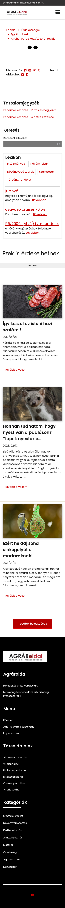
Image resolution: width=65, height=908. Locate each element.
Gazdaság (10, 852)
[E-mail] (30, 70)
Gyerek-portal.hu (14, 783)
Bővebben (39, 200)
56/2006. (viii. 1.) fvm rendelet (32, 223)
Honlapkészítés (12, 685)
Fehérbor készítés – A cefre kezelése (28, 117)
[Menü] (58, 12)
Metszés (8, 845)
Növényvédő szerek (20, 172)
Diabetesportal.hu (14, 770)
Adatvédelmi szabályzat (18, 726)
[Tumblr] (39, 70)
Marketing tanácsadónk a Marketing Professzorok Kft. (26, 694)
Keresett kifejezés (15, 138)
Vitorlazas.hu (11, 789)
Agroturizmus (11, 859)
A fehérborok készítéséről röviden (34, 39)
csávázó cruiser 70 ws (25, 209)
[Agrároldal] (16, 12)
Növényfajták (39, 164)
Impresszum (11, 733)
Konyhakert (10, 867)
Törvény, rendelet (19, 180)
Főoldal (11, 30)
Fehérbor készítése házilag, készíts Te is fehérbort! (23, 2)
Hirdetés (32, 265)
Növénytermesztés (15, 823)
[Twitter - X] (34, 70)
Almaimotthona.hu (15, 757)
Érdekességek (30, 30)
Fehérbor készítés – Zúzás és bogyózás (30, 110)
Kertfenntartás (12, 830)
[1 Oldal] (35, 47)
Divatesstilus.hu (13, 776)
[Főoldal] (30, 47)
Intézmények (16, 164)
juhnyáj (12, 190)
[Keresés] (59, 144)
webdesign (30, 685)
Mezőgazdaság (13, 815)
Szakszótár (46, 172)
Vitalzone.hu (11, 764)
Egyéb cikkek (20, 34)
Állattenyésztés (13, 837)
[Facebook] (25, 70)
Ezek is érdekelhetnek (31, 253)
